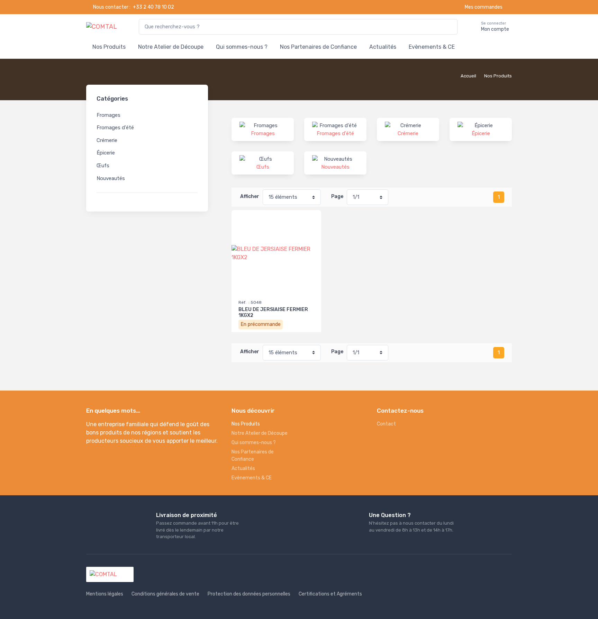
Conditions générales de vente (165, 594)
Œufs (103, 165)
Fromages (108, 115)
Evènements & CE (432, 47)
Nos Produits (109, 47)
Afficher (249, 196)
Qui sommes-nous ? (242, 47)
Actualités (382, 47)
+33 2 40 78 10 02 (153, 7)
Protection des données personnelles (249, 594)
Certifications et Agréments (330, 594)
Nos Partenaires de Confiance (318, 47)
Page (337, 196)
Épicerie (106, 153)
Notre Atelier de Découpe (170, 47)
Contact (386, 424)
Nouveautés (111, 178)
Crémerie (107, 140)
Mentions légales (104, 594)
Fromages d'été (115, 127)
